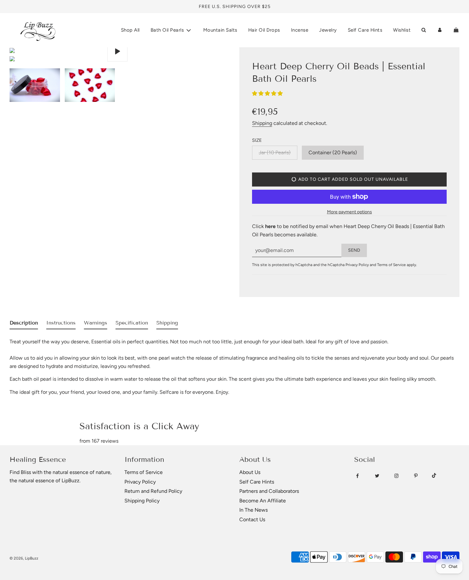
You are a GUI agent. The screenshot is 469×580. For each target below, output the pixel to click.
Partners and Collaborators (269, 491)
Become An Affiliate (262, 501)
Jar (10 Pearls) (275, 152)
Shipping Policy (142, 501)
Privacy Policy (357, 265)
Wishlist (402, 30)
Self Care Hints (365, 30)
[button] (268, 93)
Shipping (262, 123)
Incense (300, 30)
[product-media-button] (117, 51)
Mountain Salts (220, 30)
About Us (249, 472)
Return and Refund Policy (153, 491)
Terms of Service (391, 265)
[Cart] (456, 30)
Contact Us (252, 519)
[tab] (24, 324)
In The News (253, 510)
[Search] (423, 30)
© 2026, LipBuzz (24, 558)
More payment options (349, 212)
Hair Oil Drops (264, 30)
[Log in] (440, 30)
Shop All (130, 30)
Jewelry (328, 30)
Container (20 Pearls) (333, 152)
